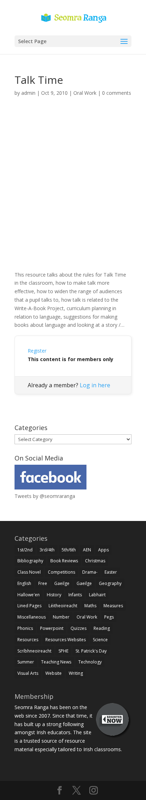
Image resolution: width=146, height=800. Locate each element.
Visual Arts (27, 673)
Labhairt (97, 595)
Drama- (89, 572)
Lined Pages (29, 606)
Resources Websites (65, 640)
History (54, 595)
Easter (111, 572)
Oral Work (84, 92)
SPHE (63, 651)
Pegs (109, 617)
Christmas (95, 561)
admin (28, 92)
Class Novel (29, 572)
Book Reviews (64, 561)
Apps (103, 550)
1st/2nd (25, 550)
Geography (110, 583)
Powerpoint (51, 628)
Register (37, 350)
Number (61, 617)
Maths (90, 606)
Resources (27, 640)
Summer (25, 662)
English (24, 583)
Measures (113, 606)
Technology (90, 662)
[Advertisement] (73, 192)
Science (100, 640)
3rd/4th (47, 550)
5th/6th (69, 550)
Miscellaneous (31, 617)
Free (42, 583)
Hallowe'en (28, 595)
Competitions (61, 572)
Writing (76, 673)
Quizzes (78, 628)
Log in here (95, 385)
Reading (102, 628)
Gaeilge (61, 583)
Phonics (25, 628)
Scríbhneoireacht (34, 651)
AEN (87, 550)
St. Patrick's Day (91, 651)
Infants (75, 595)
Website (53, 673)
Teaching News (56, 662)
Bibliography (30, 561)
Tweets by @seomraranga (45, 496)
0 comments (116, 92)
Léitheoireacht (63, 606)
